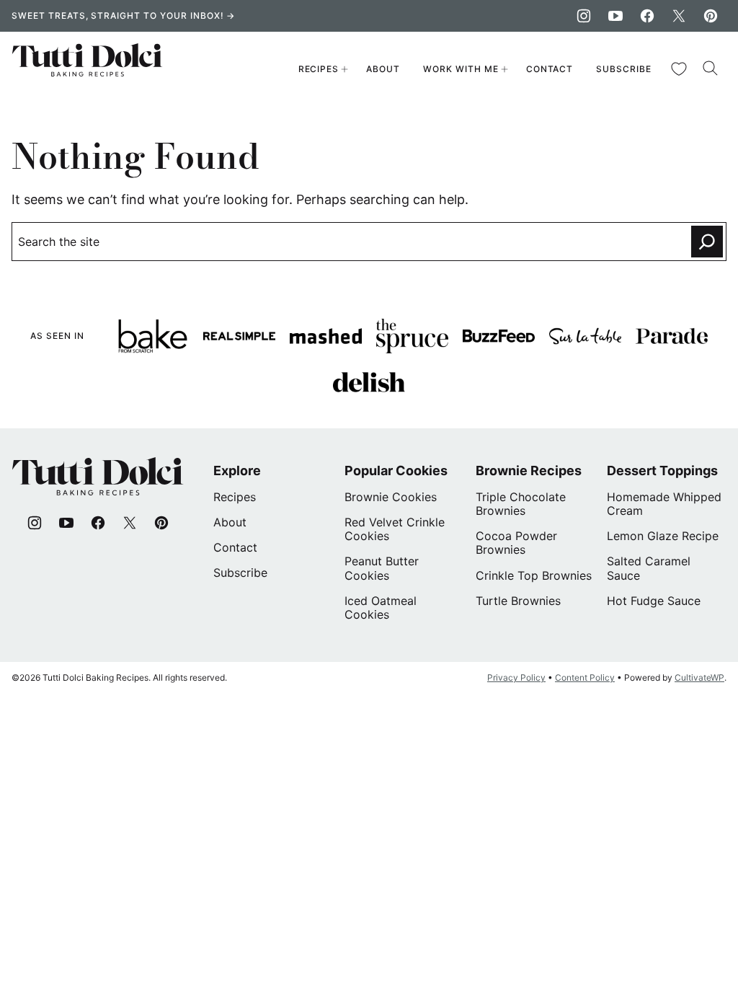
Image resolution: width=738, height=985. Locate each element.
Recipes (318, 68)
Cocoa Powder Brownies (516, 543)
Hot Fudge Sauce (654, 600)
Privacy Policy (516, 677)
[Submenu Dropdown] (344, 69)
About (383, 68)
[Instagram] (584, 16)
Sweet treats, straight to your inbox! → (123, 15)
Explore (237, 470)
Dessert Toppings (662, 470)
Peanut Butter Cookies (381, 568)
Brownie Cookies (390, 497)
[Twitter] (679, 16)
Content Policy (585, 677)
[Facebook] (647, 16)
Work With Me (461, 68)
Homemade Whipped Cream (664, 504)
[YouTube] (615, 16)
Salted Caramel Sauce (648, 568)
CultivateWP (699, 677)
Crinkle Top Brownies (534, 575)
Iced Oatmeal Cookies (380, 607)
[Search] (710, 68)
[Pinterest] (710, 16)
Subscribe (624, 68)
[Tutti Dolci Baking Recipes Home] (88, 69)
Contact (550, 68)
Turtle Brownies (518, 600)
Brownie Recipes (529, 470)
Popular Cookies (396, 470)
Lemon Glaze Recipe (663, 536)
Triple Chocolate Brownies (521, 504)
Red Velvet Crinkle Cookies (394, 529)
